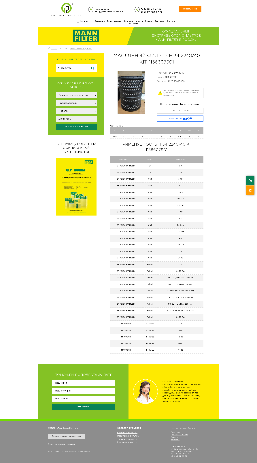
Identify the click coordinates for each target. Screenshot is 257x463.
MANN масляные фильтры (81, 48)
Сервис (148, 21)
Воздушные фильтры (128, 436)
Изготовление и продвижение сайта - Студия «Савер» (69, 451)
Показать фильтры (76, 127)
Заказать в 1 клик (180, 111)
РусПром (66, 15)
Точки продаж (114, 21)
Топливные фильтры (128, 439)
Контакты (159, 21)
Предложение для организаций (66, 436)
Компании (175, 432)
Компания (100, 21)
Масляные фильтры (127, 442)
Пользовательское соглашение (62, 444)
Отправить (83, 407)
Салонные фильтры (127, 433)
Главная (54, 48)
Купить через (175, 118)
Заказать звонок (190, 9)
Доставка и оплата (133, 21)
